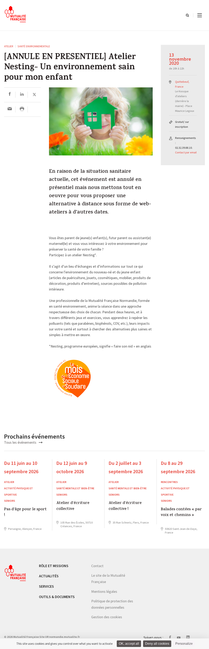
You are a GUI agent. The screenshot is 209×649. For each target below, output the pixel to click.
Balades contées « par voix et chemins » (181, 512)
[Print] (22, 109)
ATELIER (8, 46)
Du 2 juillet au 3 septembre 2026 (126, 467)
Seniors (9, 501)
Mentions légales (104, 591)
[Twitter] (34, 94)
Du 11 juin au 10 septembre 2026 (21, 467)
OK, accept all (129, 643)
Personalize (184, 643)
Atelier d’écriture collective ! (125, 506)
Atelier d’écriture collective (72, 506)
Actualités (49, 576)
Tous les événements (20, 442)
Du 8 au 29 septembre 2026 (178, 467)
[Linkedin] (22, 94)
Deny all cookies (157, 643)
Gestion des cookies (106, 617)
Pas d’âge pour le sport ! (25, 512)
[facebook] (10, 94)
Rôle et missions (53, 565)
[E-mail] (10, 109)
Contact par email (186, 152)
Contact (97, 565)
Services (46, 586)
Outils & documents (57, 596)
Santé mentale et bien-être (75, 488)
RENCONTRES (169, 482)
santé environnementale (34, 46)
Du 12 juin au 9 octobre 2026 (71, 467)
